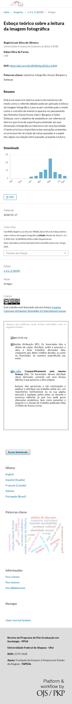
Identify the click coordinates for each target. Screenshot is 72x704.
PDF (11, 197)
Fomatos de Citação (16, 253)
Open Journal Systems (18, 620)
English (10, 474)
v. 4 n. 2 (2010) (36, 12)
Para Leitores (13, 576)
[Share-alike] (16, 371)
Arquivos (18, 12)
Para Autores (13, 582)
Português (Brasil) (16, 496)
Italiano (10, 490)
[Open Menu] (3, 3)
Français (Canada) (16, 485)
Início (6, 12)
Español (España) (15, 479)
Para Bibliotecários (15, 587)
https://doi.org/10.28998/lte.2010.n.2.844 (33, 65)
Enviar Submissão (18, 452)
